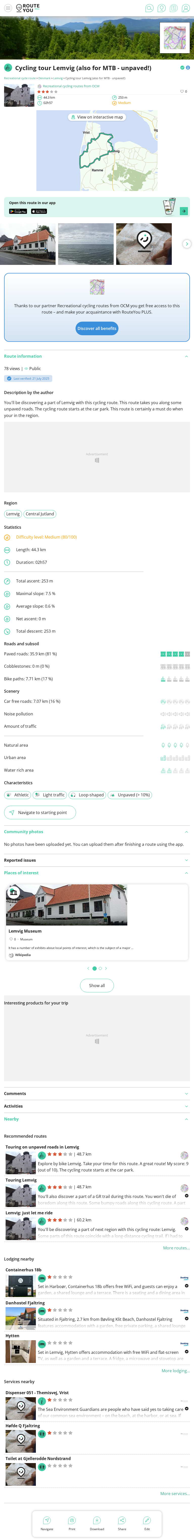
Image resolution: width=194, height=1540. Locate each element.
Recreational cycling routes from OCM (71, 86)
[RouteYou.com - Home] (27, 8)
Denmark (44, 78)
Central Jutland (40, 514)
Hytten (12, 1335)
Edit (147, 1529)
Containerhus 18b (23, 1270)
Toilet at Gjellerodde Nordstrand (38, 1458)
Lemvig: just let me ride (29, 1213)
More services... (175, 1493)
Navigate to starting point (42, 812)
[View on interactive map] (97, 187)
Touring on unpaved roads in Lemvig (42, 1147)
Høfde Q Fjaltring (23, 1426)
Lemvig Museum (25, 931)
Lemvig (58, 78)
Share (122, 1529)
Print (72, 1529)
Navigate (47, 1529)
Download (97, 1529)
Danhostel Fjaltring (25, 1303)
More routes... (176, 1248)
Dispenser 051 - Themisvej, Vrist (37, 1392)
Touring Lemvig (21, 1180)
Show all (97, 985)
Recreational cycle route (20, 78)
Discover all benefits (97, 328)
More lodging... (176, 1371)
